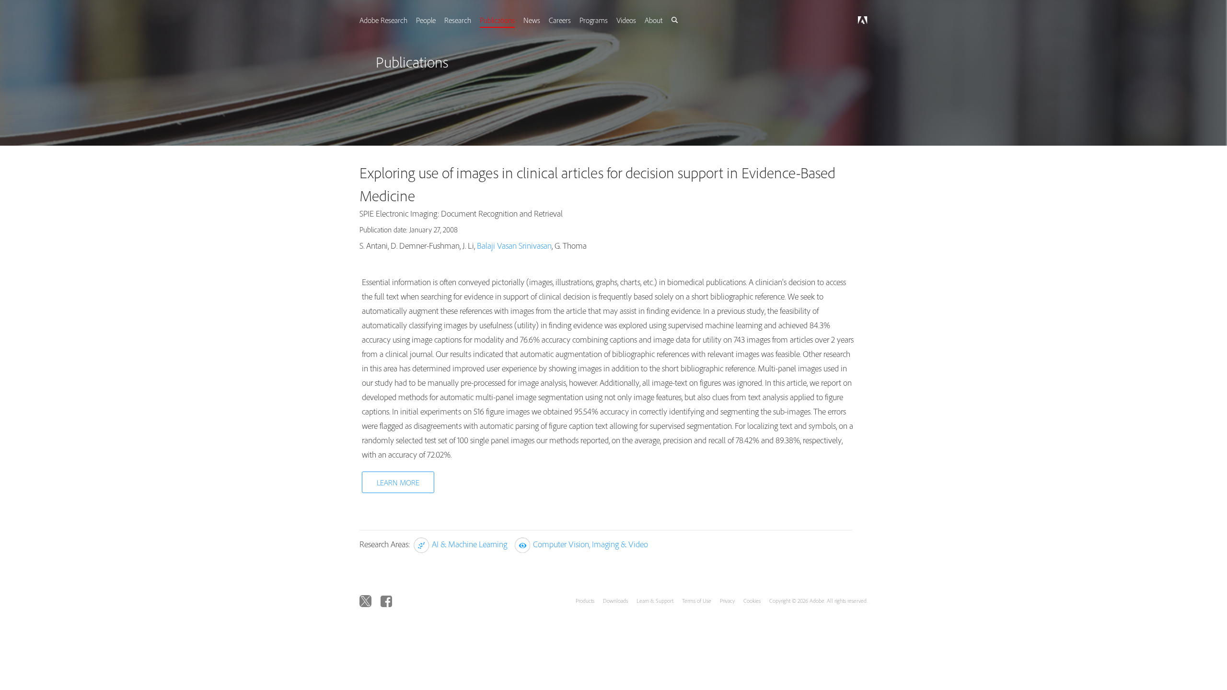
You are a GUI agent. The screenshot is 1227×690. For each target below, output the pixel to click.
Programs (608, 20)
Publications (508, 20)
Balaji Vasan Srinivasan (514, 245)
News (544, 20)
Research (468, 20)
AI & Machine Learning (469, 544)
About (670, 20)
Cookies (752, 600)
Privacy (727, 600)
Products (585, 600)
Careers (573, 20)
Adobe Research (392, 20)
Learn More (398, 482)
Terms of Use (696, 600)
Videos (641, 20)
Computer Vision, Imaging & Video (590, 544)
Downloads (615, 600)
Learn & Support (655, 600)
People (435, 20)
